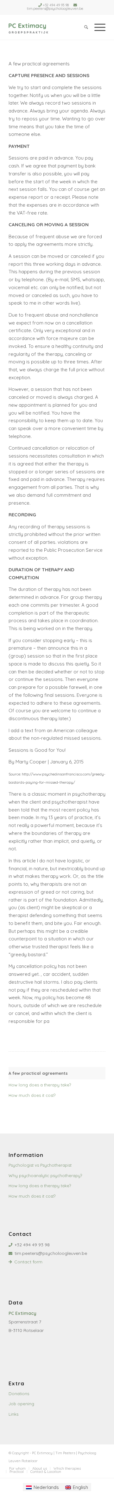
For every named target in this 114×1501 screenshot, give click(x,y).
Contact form (28, 1262)
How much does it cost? (32, 1095)
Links (13, 1414)
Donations (19, 1393)
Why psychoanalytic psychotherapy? (45, 1175)
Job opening (21, 1403)
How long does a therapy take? (40, 1084)
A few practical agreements (38, 1073)
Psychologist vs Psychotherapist (40, 1165)
